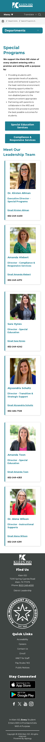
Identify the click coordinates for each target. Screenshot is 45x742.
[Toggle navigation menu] (38, 30)
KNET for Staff (22, 658)
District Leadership (22, 590)
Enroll (22, 653)
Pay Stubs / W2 (22, 663)
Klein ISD (3, 21)
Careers (22, 644)
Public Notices (22, 667)
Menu (7, 14)
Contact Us (22, 649)
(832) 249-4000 (26, 585)
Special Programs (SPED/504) (28, 21)
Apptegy (28, 738)
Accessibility (22, 639)
